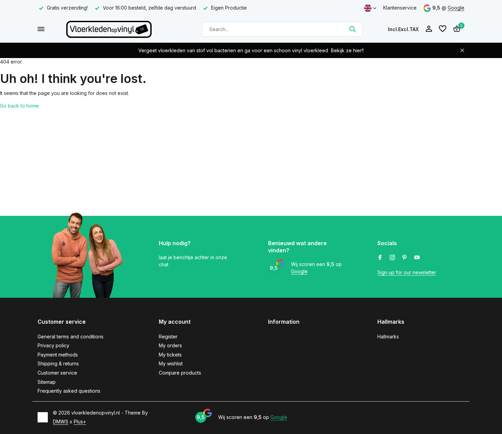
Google (456, 8)
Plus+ (80, 421)
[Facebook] (380, 258)
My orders (170, 345)
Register (168, 336)
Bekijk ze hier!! (347, 50)
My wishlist (171, 363)
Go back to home (19, 106)
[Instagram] (392, 258)
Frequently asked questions (69, 391)
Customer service (57, 373)
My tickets (170, 355)
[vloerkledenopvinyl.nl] (109, 29)
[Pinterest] (404, 258)
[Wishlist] (442, 29)
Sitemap (47, 382)
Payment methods (58, 355)
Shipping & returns (58, 363)
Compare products (180, 373)
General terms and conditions (70, 336)
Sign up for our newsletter (406, 272)
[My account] (429, 29)
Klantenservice (400, 8)
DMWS (60, 421)
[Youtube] (417, 258)
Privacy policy (53, 345)
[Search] (352, 29)
